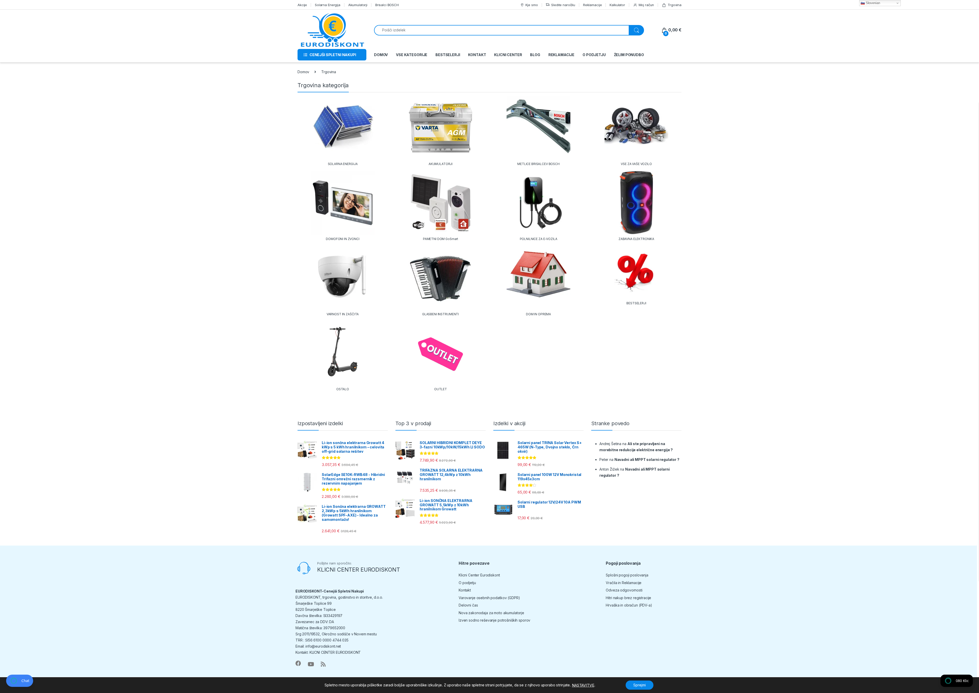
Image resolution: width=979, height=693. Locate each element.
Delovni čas (468, 605)
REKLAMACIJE (561, 55)
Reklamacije (592, 5)
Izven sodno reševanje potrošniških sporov (494, 620)
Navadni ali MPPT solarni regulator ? (646, 459)
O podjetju (467, 583)
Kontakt (465, 590)
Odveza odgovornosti (624, 590)
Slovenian (872, 3)
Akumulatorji (357, 5)
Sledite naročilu (563, 5)
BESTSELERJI (447, 55)
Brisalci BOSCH (387, 5)
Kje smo (531, 5)
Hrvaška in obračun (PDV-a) (629, 605)
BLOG (535, 55)
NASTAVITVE (583, 685)
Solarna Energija (327, 5)
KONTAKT (477, 55)
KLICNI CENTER (508, 55)
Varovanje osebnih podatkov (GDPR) (489, 598)
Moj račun (646, 5)
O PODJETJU (594, 55)
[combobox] (501, 30)
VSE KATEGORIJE (411, 55)
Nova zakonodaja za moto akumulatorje (491, 613)
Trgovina (674, 5)
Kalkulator (617, 5)
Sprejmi (639, 685)
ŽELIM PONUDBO (629, 55)
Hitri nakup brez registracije (628, 598)
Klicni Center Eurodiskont (479, 575)
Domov (303, 72)
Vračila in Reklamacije (623, 583)
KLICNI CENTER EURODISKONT (358, 569)
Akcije (302, 5)
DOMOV (381, 55)
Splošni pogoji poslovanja (627, 575)
